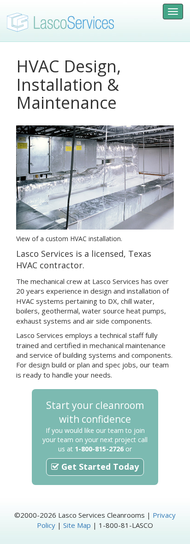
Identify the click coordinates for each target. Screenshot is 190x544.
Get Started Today (99, 466)
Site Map (77, 525)
